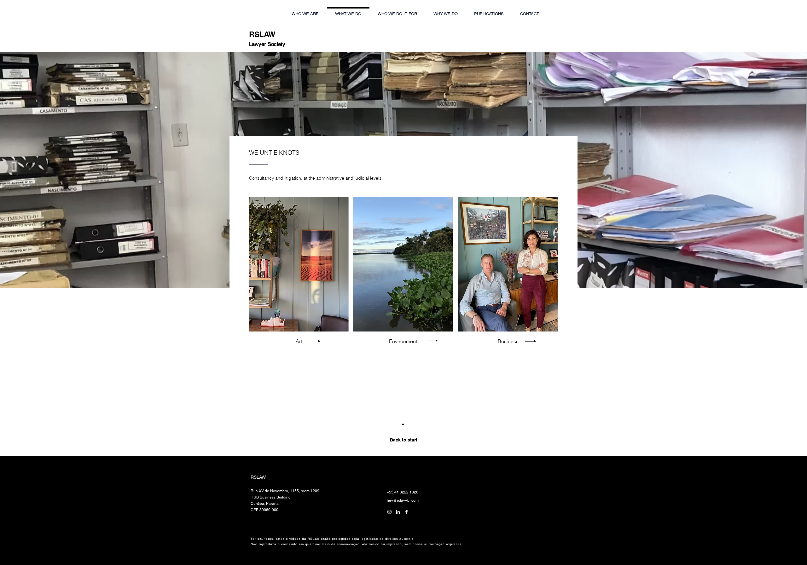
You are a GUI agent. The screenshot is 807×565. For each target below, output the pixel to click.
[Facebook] (406, 512)
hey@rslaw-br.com (403, 500)
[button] (529, 11)
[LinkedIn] (389, 512)
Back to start (403, 439)
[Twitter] (398, 512)
